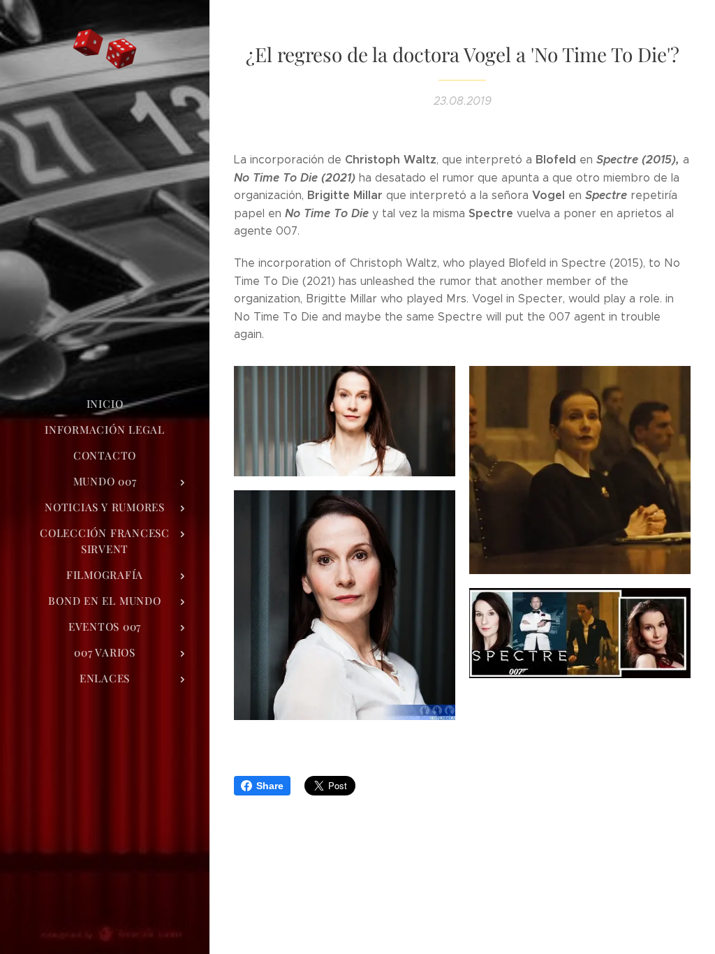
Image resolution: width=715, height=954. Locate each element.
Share (269, 785)
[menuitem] (104, 404)
